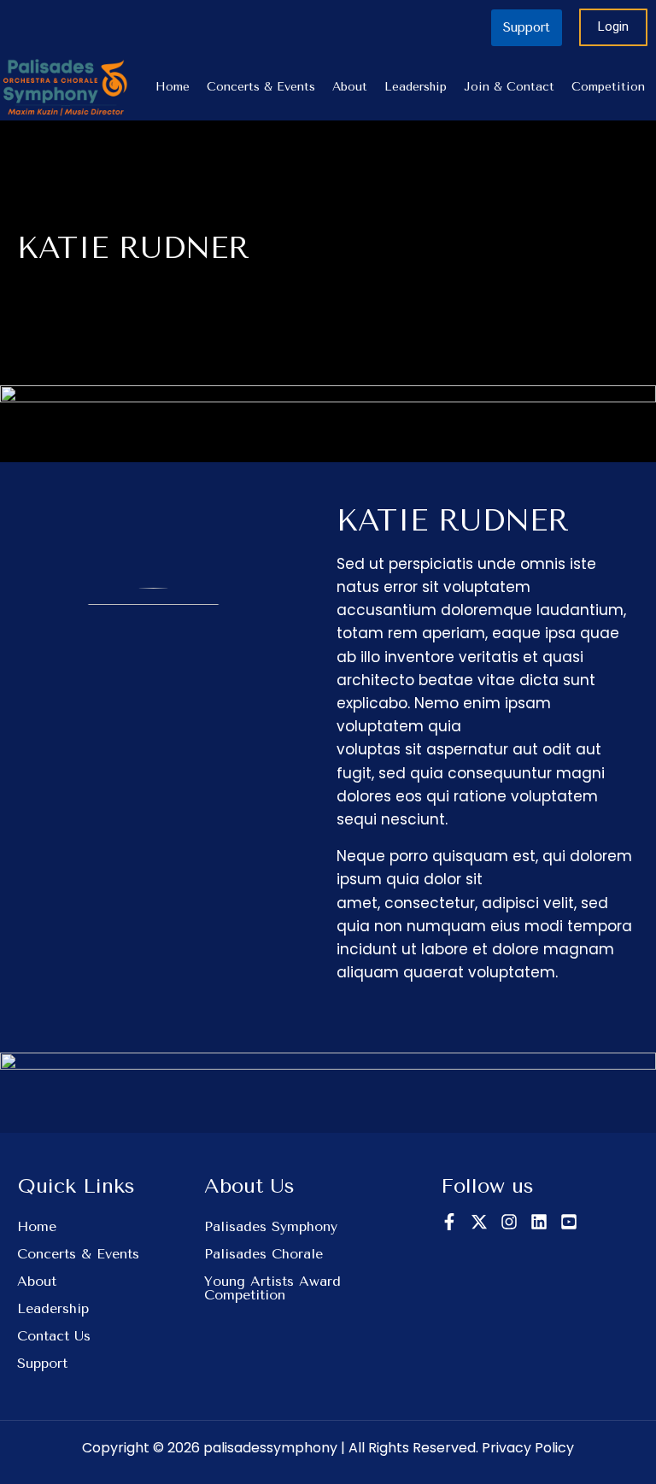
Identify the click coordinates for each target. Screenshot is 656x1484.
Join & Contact (509, 86)
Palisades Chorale (263, 1254)
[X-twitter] (479, 1221)
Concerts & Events (261, 86)
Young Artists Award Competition (272, 1288)
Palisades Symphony (270, 1226)
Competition (608, 86)
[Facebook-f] (449, 1221)
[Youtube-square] (568, 1221)
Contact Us (54, 1336)
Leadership (415, 86)
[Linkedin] (539, 1221)
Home (172, 86)
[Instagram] (509, 1221)
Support (42, 1363)
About (349, 86)
